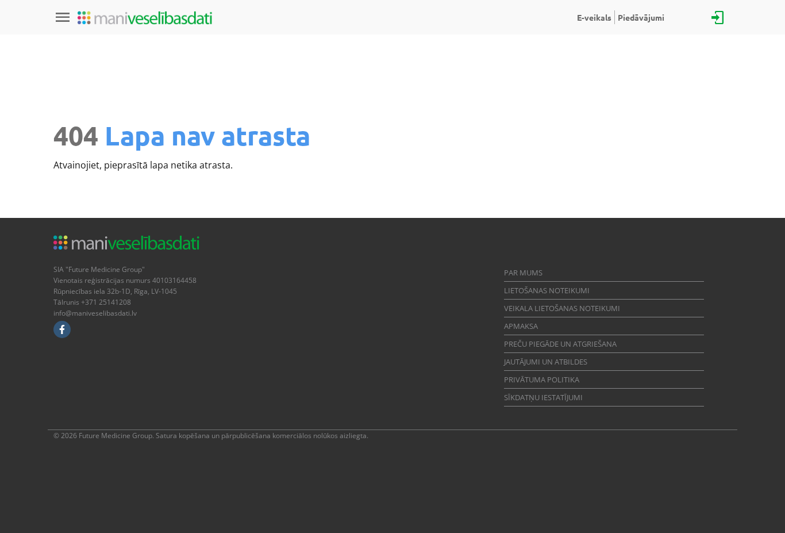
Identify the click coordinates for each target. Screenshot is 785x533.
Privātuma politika (541, 379)
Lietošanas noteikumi (547, 290)
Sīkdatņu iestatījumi (543, 397)
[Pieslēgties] (718, 16)
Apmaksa (521, 326)
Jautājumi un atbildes (545, 361)
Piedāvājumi (641, 17)
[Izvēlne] (62, 17)
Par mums (523, 272)
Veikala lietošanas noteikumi (562, 308)
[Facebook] (62, 329)
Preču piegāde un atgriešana (560, 344)
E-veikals (594, 17)
